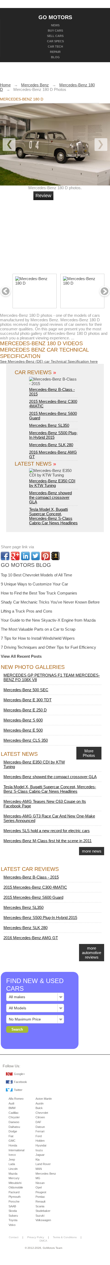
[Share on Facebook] (5, 556)
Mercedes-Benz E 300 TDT (27, 700)
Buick (39, 1108)
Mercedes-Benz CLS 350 (25, 740)
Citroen (40, 1117)
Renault (40, 1201)
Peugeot (41, 1192)
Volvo (12, 1224)
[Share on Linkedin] (25, 556)
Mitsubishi (15, 1182)
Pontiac (40, 1196)
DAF (38, 1122)
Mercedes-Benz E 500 (23, 730)
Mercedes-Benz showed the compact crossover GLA (50, 497)
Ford (39, 1136)
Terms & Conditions (65, 1237)
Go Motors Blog (26, 565)
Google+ (19, 1074)
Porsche (14, 1201)
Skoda (13, 1210)
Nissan (40, 1182)
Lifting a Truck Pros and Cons (26, 611)
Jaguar (40, 1154)
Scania (40, 1206)
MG (38, 1178)
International (16, 1150)
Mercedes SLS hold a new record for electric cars (46, 830)
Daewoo (14, 1122)
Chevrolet (42, 1112)
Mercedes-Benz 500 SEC (25, 690)
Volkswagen (43, 1220)
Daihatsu (14, 1126)
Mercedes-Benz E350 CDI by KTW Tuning (52, 483)
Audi (11, 1103)
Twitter (18, 1089)
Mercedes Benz (46, 1173)
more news (91, 851)
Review (43, 195)
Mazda (13, 1173)
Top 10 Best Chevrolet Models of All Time (36, 575)
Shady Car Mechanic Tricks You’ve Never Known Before (50, 602)
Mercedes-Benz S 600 (23, 720)
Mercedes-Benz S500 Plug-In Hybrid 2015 (53, 435)
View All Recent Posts (21, 656)
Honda (13, 1145)
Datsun (40, 1126)
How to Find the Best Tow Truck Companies (39, 593)
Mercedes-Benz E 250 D (25, 710)
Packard (14, 1192)
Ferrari (40, 1131)
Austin (40, 1103)
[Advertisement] (73, 234)
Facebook (20, 1081)
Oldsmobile (16, 1187)
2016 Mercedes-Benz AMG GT (30, 937)
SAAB (12, 1206)
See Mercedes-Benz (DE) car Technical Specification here (49, 361)
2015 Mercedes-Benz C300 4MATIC (35, 887)
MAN (39, 1168)
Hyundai (41, 1145)
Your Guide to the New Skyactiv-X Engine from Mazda (48, 620)
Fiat (11, 1136)
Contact (13, 1237)
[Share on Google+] (15, 556)
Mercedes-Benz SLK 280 (51, 444)
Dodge (13, 1131)
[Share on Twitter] (35, 556)
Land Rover (43, 1164)
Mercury (14, 1178)
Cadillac (14, 1112)
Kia (38, 1159)
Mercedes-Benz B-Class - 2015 (52, 391)
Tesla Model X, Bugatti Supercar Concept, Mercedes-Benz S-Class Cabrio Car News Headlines (53, 516)
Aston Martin (44, 1098)
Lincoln (13, 1168)
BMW (12, 1108)
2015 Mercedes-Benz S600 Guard (33, 897)
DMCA (43, 1240)
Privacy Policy (35, 1237)
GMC (12, 1140)
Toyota (13, 1220)
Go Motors (55, 17)
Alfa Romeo (16, 1098)
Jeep (12, 1159)
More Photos (89, 753)
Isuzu (39, 1150)
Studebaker (43, 1210)
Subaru (13, 1215)
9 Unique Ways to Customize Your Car (34, 584)
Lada (12, 1164)
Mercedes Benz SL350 (49, 425)
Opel (39, 1187)
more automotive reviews (91, 952)
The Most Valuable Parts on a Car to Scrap (38, 629)
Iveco (12, 1154)
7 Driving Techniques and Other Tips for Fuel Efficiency (48, 647)
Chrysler (14, 1117)
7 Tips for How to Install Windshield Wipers (38, 638)
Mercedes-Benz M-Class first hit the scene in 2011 (47, 840)
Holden (40, 1140)
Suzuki (40, 1215)
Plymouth (15, 1196)
